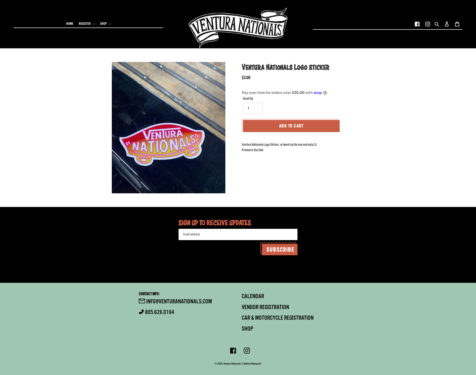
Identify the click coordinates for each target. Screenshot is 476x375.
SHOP (247, 328)
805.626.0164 (159, 312)
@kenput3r (256, 363)
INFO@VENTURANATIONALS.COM (179, 301)
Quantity (248, 98)
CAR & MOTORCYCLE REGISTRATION (278, 317)
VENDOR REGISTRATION (265, 307)
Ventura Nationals (232, 363)
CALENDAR (253, 296)
